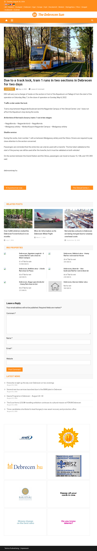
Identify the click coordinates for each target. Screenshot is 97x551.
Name (9, 338)
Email (9, 348)
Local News (9, 89)
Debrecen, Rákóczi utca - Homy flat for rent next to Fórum (76, 255)
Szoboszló (8, 10)
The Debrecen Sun (51, 15)
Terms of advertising (12, 548)
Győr (45, 7)
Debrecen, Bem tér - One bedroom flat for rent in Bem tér (76, 270)
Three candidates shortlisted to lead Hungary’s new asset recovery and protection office (41, 409)
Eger (34, 7)
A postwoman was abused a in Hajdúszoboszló (16, 188)
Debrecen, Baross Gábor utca (76, 282)
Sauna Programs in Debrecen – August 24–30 (25, 396)
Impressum (25, 548)
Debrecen (27, 7)
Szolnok (17, 10)
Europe (40, 7)
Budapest (19, 7)
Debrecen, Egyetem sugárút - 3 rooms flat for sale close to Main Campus (31, 256)
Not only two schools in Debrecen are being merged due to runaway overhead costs (78, 234)
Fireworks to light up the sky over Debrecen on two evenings (30, 383)
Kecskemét (53, 7)
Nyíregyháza (70, 7)
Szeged (84, 7)
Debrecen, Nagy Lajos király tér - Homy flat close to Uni (31, 283)
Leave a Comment (37, 89)
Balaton (11, 7)
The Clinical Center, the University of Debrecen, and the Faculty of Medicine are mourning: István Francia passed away (83, 188)
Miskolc (61, 7)
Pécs (78, 7)
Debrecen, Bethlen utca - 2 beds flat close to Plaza (32, 270)
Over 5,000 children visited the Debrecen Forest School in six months (16, 234)
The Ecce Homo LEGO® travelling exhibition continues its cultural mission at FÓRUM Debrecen (44, 403)
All (6, 7)
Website (9, 359)
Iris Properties (14, 247)
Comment (11, 313)
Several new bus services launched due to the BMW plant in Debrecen (34, 389)
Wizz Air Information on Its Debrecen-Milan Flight (45, 232)
